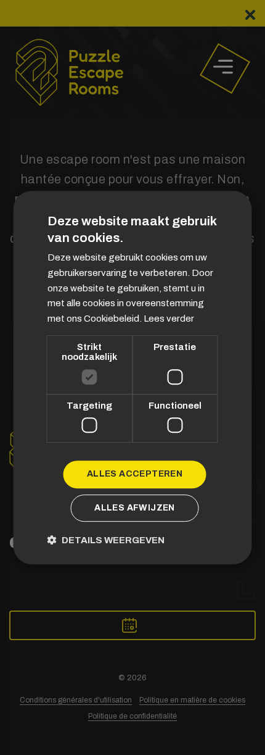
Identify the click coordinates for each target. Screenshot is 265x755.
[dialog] (132, 377)
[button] (106, 540)
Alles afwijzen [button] (134, 507)
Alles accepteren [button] (134, 474)
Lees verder (169, 318)
